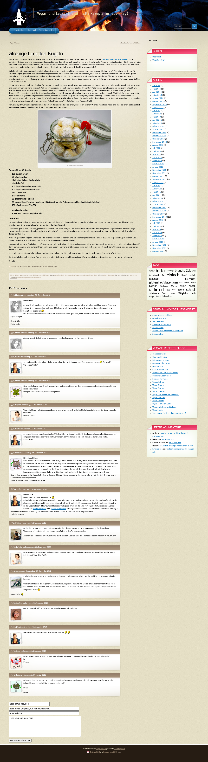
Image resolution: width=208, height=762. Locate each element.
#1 (12, 295)
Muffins (174, 286)
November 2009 (159, 248)
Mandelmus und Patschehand (165, 373)
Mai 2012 (156, 154)
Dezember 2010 (159, 208)
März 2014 (157, 95)
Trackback (13, 278)
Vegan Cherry (158, 385)
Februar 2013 (158, 126)
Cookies (19, 603)
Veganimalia (157, 410)
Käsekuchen (164, 286)
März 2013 (157, 123)
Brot (193, 271)
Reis (168, 290)
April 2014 (157, 92)
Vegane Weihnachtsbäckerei (164, 407)
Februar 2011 (158, 201)
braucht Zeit (183, 270)
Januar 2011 (157, 204)
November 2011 (159, 173)
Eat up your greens (160, 360)
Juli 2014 (156, 86)
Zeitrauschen (157, 334)
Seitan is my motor (160, 379)
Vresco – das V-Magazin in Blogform (167, 331)
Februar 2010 (158, 239)
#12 (12, 603)
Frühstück (153, 279)
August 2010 (157, 220)
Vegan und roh (158, 398)
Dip (163, 275)
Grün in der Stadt (159, 318)
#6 (12, 429)
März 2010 (157, 236)
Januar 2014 (157, 98)
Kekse (193, 283)
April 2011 (157, 195)
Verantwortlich (158, 60)
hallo (181, 283)
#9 (12, 523)
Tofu (193, 293)
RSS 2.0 (100, 275)
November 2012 (159, 136)
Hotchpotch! (157, 366)
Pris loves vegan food (161, 376)
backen (16, 266)
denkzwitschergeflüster (162, 315)
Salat (174, 290)
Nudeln (183, 286)
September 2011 (159, 179)
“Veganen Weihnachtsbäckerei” (115, 59)
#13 (12, 627)
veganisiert (155, 296)
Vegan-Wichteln (15, 43)
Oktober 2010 (158, 214)
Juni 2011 (156, 189)
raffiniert (39, 266)
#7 (12, 453)
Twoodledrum (158, 382)
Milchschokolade (39, 509)
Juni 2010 (156, 226)
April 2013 (157, 120)
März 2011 (157, 198)
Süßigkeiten (183, 293)
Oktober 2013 (158, 101)
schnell (45, 266)
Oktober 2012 (158, 139)
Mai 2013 (156, 117)
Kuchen (153, 286)
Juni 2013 (156, 114)
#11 (12, 571)
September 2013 (159, 105)
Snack (165, 293)
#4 (12, 381)
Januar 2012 (157, 167)
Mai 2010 (156, 230)
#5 (12, 405)
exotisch (28, 266)
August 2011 (157, 183)
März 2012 (157, 161)
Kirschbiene (157, 449)
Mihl (17, 523)
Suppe (173, 293)
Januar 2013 (157, 129)
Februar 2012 (158, 164)
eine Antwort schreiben (122, 275)
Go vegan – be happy (161, 363)
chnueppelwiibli (159, 354)
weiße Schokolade (59, 509)
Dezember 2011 (159, 170)
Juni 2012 (156, 151)
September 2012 (159, 142)
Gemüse (190, 279)
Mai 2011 (156, 192)
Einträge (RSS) (95, 752)
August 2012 (157, 145)
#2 (12, 333)
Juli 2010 (156, 223)
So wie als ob (157, 328)
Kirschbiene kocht (160, 369)
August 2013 (157, 108)
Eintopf (184, 275)
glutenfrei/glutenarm (163, 282)
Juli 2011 (156, 186)
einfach (22, 266)
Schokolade (154, 293)
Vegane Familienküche (161, 404)
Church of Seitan (159, 357)
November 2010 (159, 211)
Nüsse (34, 266)
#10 (12, 547)
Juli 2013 (156, 111)
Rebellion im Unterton (161, 325)
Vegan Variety (158, 401)
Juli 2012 (156, 148)
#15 (12, 675)
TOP (119, 752)
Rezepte (52, 275)
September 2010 (159, 217)
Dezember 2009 (159, 245)
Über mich (156, 57)
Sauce (181, 290)
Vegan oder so (158, 391)
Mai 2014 (156, 89)
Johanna (19, 571)
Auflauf (152, 271)
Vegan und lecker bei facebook (165, 395)
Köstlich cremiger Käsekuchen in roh (177, 446)
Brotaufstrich (154, 275)
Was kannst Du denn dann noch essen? (169, 413)
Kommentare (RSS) (110, 752)
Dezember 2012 (159, 133)
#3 (12, 357)
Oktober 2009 (158, 251)
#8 (12, 489)
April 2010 (157, 233)
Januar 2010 (157, 242)
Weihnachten (52, 266)
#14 (12, 651)
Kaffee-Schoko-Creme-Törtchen (130, 43)
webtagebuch (120, 749)
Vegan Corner (158, 388)
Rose (18, 651)
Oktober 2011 (158, 176)
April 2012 (157, 158)
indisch (186, 283)
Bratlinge (171, 271)
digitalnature (101, 749)
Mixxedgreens (158, 321)
